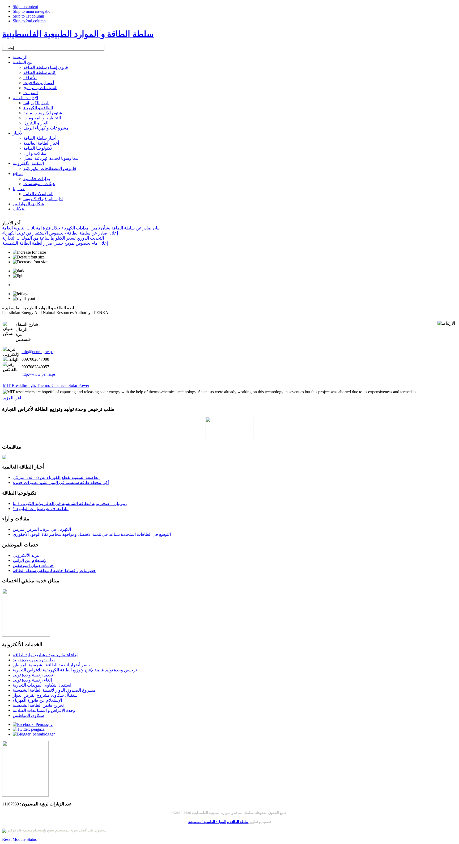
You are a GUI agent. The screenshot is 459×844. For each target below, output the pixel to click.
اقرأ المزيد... (13, 398)
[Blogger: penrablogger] (34, 734)
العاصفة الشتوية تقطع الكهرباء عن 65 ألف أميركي (56, 477)
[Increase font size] (29, 252)
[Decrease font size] (30, 262)
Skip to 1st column (28, 16)
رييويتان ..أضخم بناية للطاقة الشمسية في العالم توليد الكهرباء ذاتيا (70, 503)
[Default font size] (29, 257)
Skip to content (25, 6)
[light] (18, 275)
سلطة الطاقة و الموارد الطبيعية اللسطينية (218, 822)
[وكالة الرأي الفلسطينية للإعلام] (25, 795)
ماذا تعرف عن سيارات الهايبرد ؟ (41, 508)
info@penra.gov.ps (37, 351)
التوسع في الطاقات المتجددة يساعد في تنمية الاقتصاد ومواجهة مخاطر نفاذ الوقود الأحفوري (92, 534)
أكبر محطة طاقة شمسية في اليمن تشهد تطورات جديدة (61, 482)
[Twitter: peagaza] (29, 729)
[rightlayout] (24, 298)
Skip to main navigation (33, 11)
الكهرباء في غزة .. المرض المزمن (42, 529)
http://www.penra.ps (39, 374)
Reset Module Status (19, 839)
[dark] (18, 271)
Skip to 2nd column (29, 21)
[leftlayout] (23, 293)
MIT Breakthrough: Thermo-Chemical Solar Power (46, 385)
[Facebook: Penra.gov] (33, 724)
